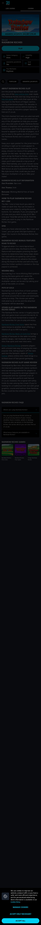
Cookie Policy (15, 902)
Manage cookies (20, 907)
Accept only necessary (20, 914)
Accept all (20, 921)
